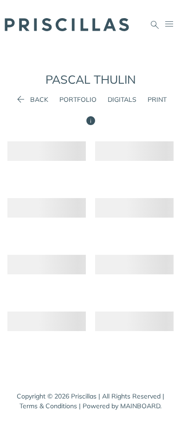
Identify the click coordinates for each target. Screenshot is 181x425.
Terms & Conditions (48, 406)
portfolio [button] (78, 99)
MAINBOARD (140, 406)
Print (157, 99)
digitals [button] (122, 99)
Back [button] (31, 99)
